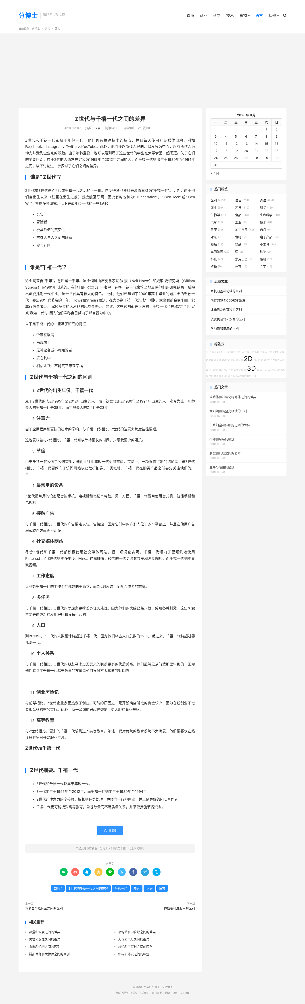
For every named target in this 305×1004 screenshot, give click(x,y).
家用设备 (244, 259)
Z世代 (58, 888)
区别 (218, 200)
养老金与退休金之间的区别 (44, 908)
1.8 (207, 352)
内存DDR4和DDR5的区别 (228, 300)
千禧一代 (121, 888)
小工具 (268, 244)
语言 (259, 15)
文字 (266, 266)
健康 (217, 229)
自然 (266, 229)
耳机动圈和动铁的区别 (226, 291)
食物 (241, 237)
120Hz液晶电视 (263, 352)
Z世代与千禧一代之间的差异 (110, 119)
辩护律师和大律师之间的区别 (49, 954)
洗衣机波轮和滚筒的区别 (228, 319)
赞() (144, 128)
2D (248, 359)
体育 (241, 266)
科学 (217, 15)
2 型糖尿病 (240, 369)
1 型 (247, 352)
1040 (213, 352)
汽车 (217, 222)
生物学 (219, 215)
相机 (266, 259)
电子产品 (269, 237)
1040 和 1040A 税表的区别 (237, 376)
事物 (243, 15)
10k (255, 376)
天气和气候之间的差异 (133, 939)
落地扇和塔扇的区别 (225, 328)
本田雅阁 (220, 252)
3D (251, 368)
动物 (266, 252)
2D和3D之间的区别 (232, 360)
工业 (241, 222)
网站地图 (167, 987)
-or (242, 352)
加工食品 (244, 229)
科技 (217, 259)
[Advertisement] (152, 69)
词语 (149, 888)
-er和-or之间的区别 (222, 369)
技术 (230, 15)
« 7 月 (215, 173)
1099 (260, 369)
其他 (272, 15)
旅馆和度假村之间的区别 (135, 946)
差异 (137, 888)
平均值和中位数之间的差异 (137, 932)
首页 (190, 15)
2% (255, 360)
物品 (217, 244)
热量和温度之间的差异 (44, 932)
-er (252, 352)
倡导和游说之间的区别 (133, 954)
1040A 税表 (269, 369)
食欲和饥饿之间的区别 (44, 946)
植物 (217, 266)
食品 (242, 215)
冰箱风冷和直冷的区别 (226, 310)
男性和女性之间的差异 (44, 939)
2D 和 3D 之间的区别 (228, 352)
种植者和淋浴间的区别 (179, 908)
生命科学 (270, 215)
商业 (203, 15)
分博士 (28, 15)
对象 (217, 237)
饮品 (241, 244)
